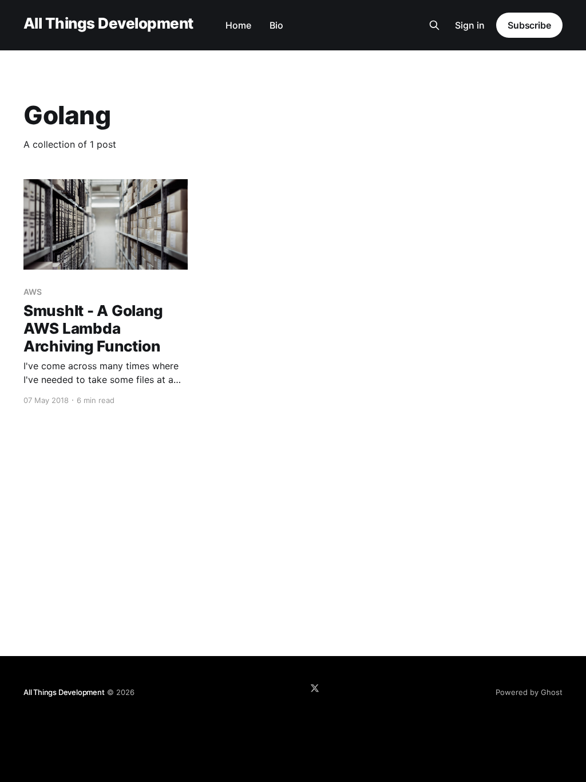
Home (238, 25)
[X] (314, 688)
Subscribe (529, 25)
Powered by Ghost (529, 692)
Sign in (470, 25)
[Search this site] (434, 25)
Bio (276, 25)
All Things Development (108, 24)
